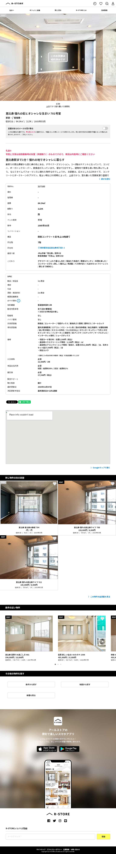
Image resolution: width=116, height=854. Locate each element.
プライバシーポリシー (54, 849)
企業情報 (66, 849)
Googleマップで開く (101, 467)
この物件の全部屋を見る (100, 596)
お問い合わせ (75, 849)
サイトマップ (40, 849)
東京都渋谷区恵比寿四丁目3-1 (52, 247)
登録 (103, 837)
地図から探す (84, 684)
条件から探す (31, 684)
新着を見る (31, 695)
